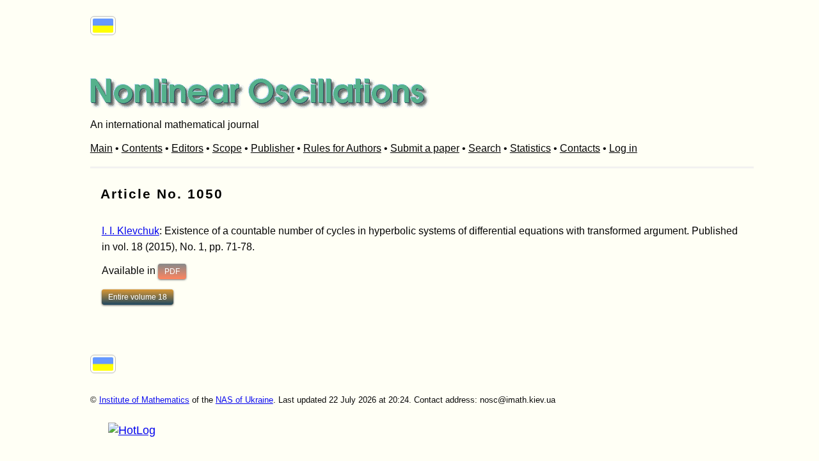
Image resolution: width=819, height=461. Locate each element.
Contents (142, 148)
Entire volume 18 (137, 297)
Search (484, 148)
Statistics (530, 148)
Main (101, 148)
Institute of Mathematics (144, 400)
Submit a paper (424, 148)
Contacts (580, 148)
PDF (172, 271)
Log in (623, 148)
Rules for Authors (342, 148)
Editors (187, 148)
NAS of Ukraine (244, 400)
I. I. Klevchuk (130, 230)
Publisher (272, 148)
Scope (227, 148)
